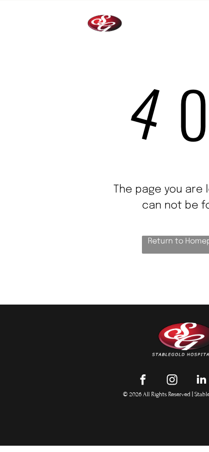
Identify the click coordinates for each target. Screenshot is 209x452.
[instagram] (172, 380)
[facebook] (143, 380)
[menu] (194, 14)
